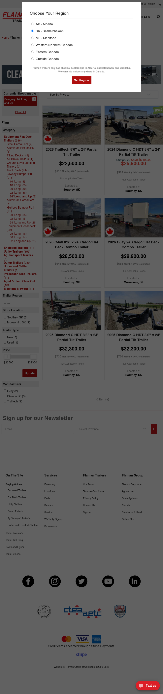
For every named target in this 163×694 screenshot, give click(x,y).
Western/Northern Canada (54, 45)
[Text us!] (148, 686)
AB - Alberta (44, 24)
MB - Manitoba (45, 38)
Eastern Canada (47, 52)
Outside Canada (47, 59)
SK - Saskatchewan (49, 31)
